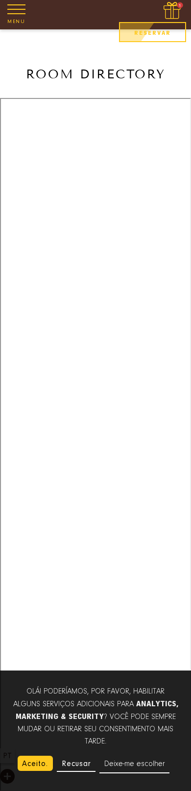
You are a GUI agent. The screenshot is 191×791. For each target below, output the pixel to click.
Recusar (76, 763)
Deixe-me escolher (134, 764)
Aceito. (35, 763)
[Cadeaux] (173, 11)
